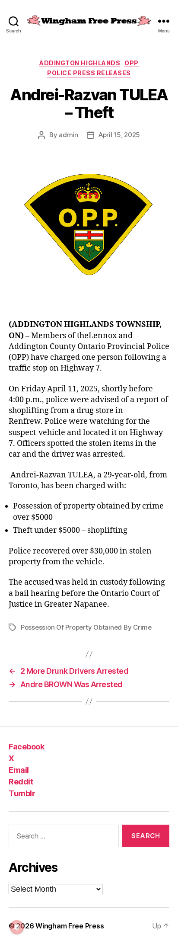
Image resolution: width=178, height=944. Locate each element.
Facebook (26, 746)
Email (19, 769)
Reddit (21, 781)
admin (68, 135)
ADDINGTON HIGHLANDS (79, 63)
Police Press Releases (89, 73)
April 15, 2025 (119, 135)
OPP (131, 63)
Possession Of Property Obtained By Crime (86, 627)
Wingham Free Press (69, 926)
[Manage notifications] (17, 927)
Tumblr (22, 793)
